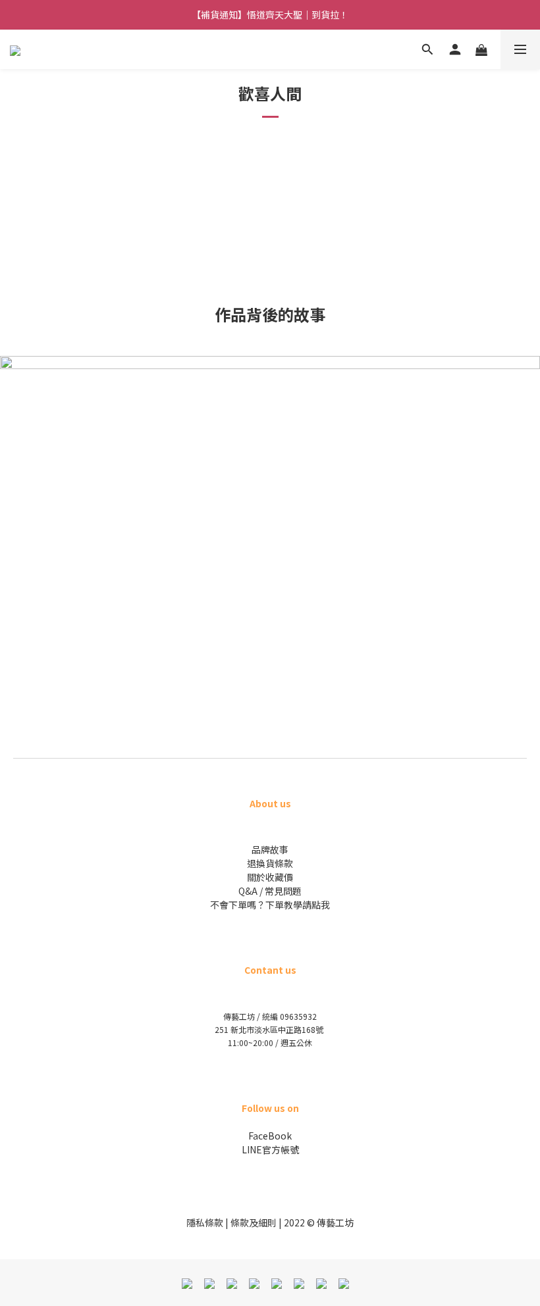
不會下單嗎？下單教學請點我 (270, 904)
